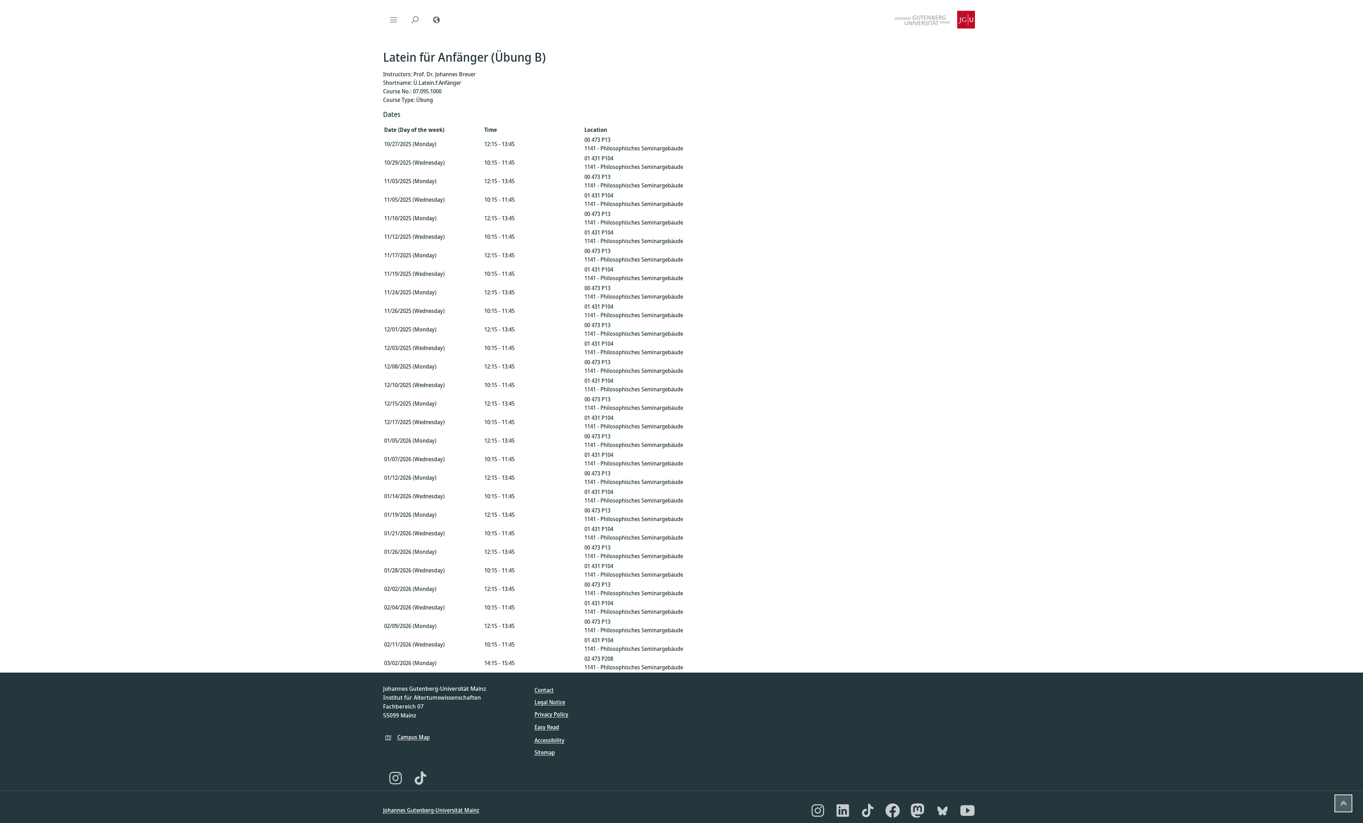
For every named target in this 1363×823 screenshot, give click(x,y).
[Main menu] (393, 19)
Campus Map (413, 737)
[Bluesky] (942, 810)
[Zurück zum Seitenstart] (1343, 803)
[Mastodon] (917, 810)
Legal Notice (550, 702)
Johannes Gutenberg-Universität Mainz (431, 810)
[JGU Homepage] (934, 20)
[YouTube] (967, 810)
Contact (544, 690)
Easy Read (547, 727)
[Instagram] (395, 778)
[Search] (415, 19)
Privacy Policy (551, 714)
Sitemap (545, 752)
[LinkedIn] (843, 810)
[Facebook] (893, 810)
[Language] (436, 19)
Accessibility (549, 740)
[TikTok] (420, 778)
